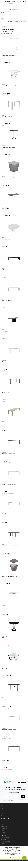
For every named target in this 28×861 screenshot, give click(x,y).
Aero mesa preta (5, 331)
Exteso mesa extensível (7, 423)
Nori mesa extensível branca (8, 484)
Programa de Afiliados (5, 841)
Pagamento (3, 808)
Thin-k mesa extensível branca (9, 729)
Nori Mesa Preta (5, 760)
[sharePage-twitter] (21, 782)
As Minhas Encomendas (6, 824)
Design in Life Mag (5, 837)
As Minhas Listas (4, 826)
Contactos (3, 815)
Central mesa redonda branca (9, 55)
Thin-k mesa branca (6, 361)
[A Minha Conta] (18, 1)
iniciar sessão (4, 820)
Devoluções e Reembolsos (6, 811)
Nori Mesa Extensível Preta (8, 515)
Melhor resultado (10, 19)
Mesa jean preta (5, 208)
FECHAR (12, 857)
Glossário (3, 843)
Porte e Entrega (4, 810)
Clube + (2, 813)
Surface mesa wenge (6, 269)
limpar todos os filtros (14, 9)
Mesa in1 (4, 637)
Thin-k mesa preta (6, 392)
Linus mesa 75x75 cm (7, 116)
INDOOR (9, 5)
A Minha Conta (5, 818)
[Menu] (2, 1)
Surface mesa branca (7, 300)
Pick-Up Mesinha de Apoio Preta (9, 576)
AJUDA (2, 806)
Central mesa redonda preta (8, 147)
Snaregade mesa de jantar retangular (10, 545)
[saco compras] (23, 1)
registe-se (3, 822)
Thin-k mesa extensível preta (8, 453)
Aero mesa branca (6, 239)
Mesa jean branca (6, 607)
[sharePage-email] (25, 782)
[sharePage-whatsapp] (23, 782)
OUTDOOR (18, 5)
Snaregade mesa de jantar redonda (10, 699)
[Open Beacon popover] (24, 858)
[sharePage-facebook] (19, 782)
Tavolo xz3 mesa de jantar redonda (10, 85)
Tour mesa (4, 668)
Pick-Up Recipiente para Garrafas (9, 177)
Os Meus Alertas (4, 828)
